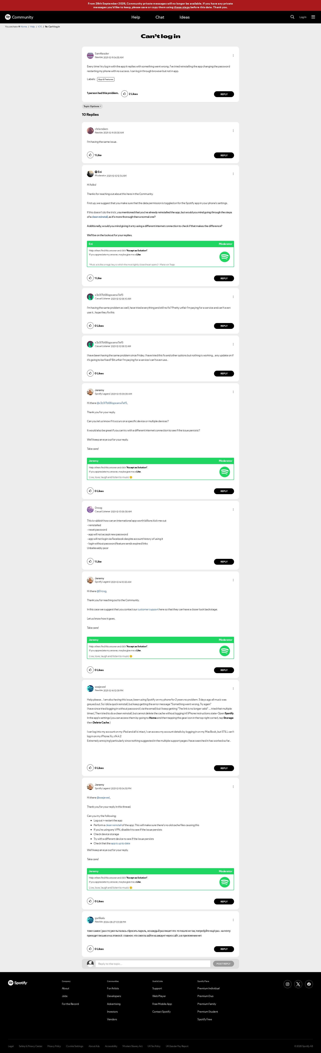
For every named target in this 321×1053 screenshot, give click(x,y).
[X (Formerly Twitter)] (298, 984)
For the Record (70, 1004)
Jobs (65, 996)
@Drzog (101, 591)
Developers (114, 996)
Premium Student (207, 1011)
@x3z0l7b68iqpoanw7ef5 (112, 403)
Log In (302, 17)
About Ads (94, 1046)
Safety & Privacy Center (30, 1046)
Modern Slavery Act (132, 1046)
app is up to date (120, 843)
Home (24, 26)
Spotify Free (204, 1019)
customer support (148, 609)
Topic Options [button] (91, 106)
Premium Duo (205, 996)
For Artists (113, 988)
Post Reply (224, 963)
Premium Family (206, 1004)
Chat (159, 17)
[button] (233, 55)
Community (22, 17)
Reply (224, 94)
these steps (182, 7)
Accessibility (111, 1046)
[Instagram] (288, 984)
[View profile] (90, 55)
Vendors (112, 1019)
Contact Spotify (161, 1011)
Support (157, 988)
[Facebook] (309, 984)
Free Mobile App (162, 1004)
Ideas (185, 17)
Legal (11, 1046)
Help (135, 17)
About (65, 988)
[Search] (292, 17)
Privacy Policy (54, 1046)
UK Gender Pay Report (177, 1046)
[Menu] (313, 17)
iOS (40, 26)
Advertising (114, 1004)
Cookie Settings (74, 1046)
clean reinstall (113, 825)
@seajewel (103, 797)
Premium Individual (208, 988)
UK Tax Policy (154, 1046)
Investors (112, 1011)
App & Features (105, 79)
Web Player (159, 996)
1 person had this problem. (103, 93)
